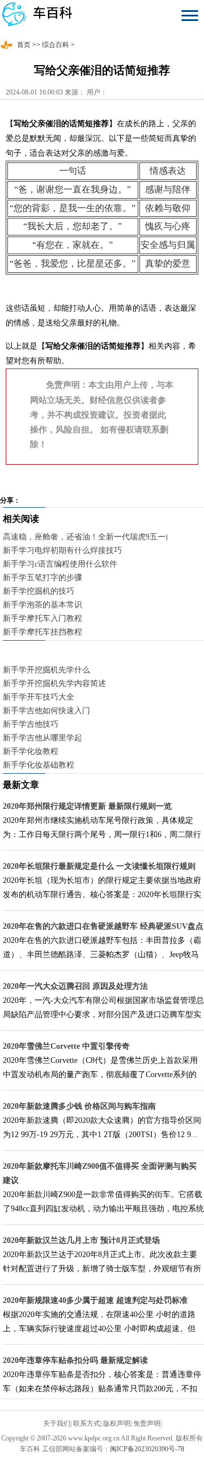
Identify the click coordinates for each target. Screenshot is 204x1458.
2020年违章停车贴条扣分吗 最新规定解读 (75, 1360)
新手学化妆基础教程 (38, 765)
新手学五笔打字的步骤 (42, 577)
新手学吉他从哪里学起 (42, 738)
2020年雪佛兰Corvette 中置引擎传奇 (66, 1046)
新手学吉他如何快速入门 (46, 710)
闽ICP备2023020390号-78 (147, 1449)
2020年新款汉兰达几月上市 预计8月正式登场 (81, 1240)
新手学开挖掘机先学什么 (46, 670)
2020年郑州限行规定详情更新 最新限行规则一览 (87, 806)
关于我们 (56, 1423)
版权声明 (116, 1423)
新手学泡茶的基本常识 (42, 605)
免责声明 (146, 1423)
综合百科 (55, 45)
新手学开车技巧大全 (38, 697)
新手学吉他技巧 (30, 724)
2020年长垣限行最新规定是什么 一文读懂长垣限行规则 (99, 866)
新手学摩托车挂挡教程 (42, 632)
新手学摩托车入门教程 (42, 618)
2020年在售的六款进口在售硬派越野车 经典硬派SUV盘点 (103, 926)
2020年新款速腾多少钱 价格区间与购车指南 (79, 1106)
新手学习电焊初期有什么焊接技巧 (62, 550)
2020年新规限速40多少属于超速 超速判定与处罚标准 (95, 1300)
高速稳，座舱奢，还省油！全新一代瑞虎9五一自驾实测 (100, 537)
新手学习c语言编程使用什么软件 (60, 564)
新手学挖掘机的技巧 (38, 591)
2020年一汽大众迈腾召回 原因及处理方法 (75, 986)
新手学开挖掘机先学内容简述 (54, 683)
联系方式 (86, 1423)
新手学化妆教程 (30, 751)
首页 (24, 45)
